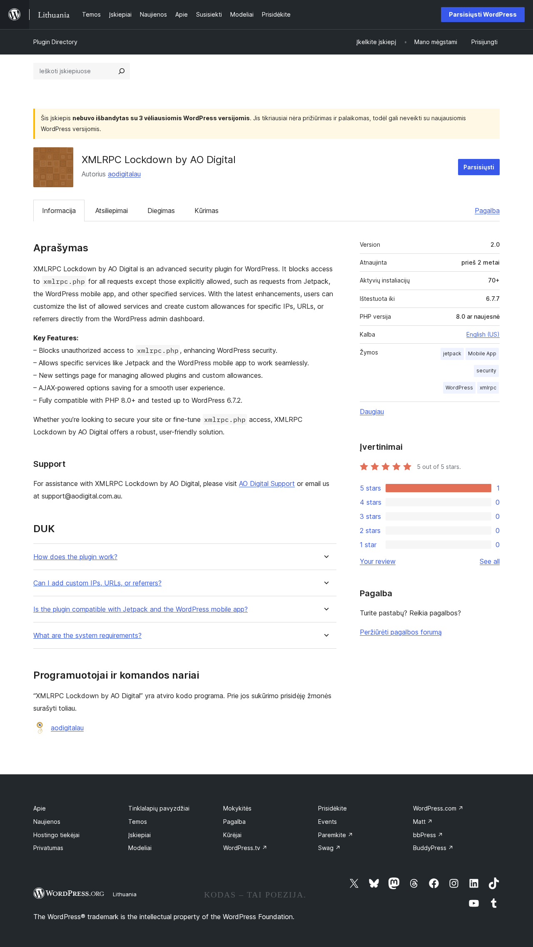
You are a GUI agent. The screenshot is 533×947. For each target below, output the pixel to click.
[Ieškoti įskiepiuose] (121, 71)
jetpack (452, 353)
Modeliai (140, 847)
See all (490, 561)
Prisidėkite (332, 808)
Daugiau (372, 411)
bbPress (428, 834)
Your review (378, 561)
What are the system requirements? (87, 636)
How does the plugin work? (75, 557)
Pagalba (487, 210)
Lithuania (125, 894)
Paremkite (335, 834)
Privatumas (48, 847)
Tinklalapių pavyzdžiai (158, 808)
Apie (39, 808)
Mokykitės (237, 808)
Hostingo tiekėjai (56, 834)
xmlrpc (488, 387)
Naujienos (46, 821)
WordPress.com (438, 808)
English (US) (483, 334)
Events (327, 821)
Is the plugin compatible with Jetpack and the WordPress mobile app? (140, 609)
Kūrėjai (232, 834)
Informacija (59, 210)
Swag (329, 847)
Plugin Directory (55, 41)
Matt (423, 821)
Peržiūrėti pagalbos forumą (401, 632)
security (486, 370)
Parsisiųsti (478, 167)
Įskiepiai (139, 834)
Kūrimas (206, 210)
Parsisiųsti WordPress (483, 14)
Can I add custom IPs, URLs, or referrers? (97, 583)
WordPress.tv (245, 847)
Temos (137, 821)
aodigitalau (124, 174)
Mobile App (482, 353)
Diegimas (161, 210)
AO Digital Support (267, 483)
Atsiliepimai (111, 210)
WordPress (459, 387)
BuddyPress (433, 847)
